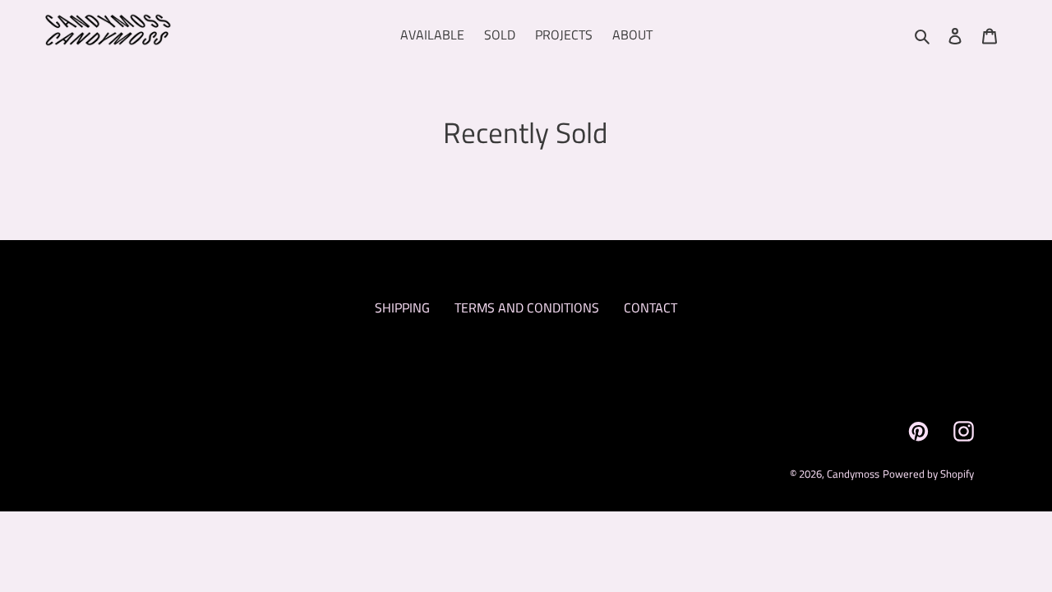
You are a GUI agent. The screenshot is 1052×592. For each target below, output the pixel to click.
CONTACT (650, 307)
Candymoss (853, 473)
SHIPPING (402, 307)
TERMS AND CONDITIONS (526, 307)
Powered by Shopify (928, 473)
